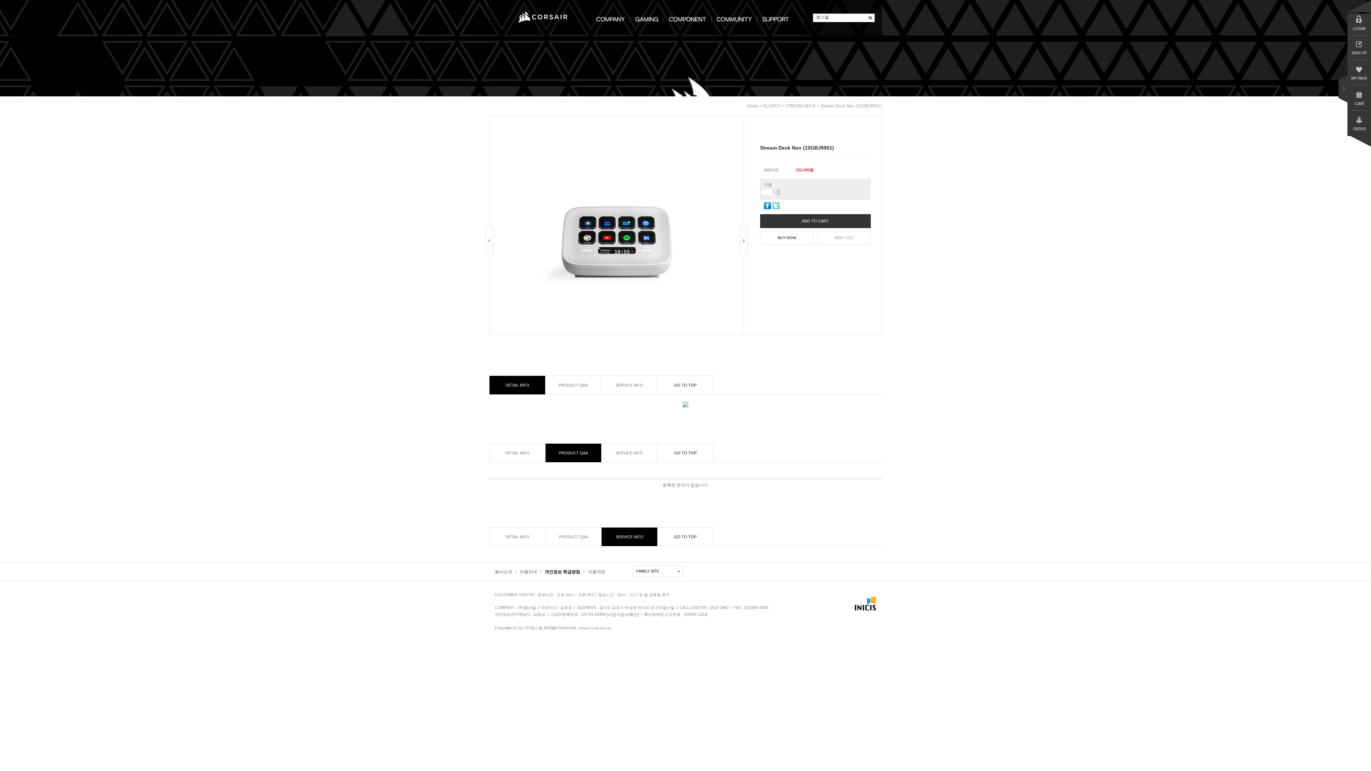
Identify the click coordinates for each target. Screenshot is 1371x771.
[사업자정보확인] (623, 614)
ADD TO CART (815, 221)
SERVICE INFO (629, 385)
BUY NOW (787, 238)
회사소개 (503, 571)
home (753, 106)
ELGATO (771, 106)
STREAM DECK (800, 106)
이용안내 (528, 571)
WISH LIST (844, 238)
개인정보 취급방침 (562, 571)
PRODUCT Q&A (573, 385)
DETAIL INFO (517, 385)
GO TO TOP (685, 385)
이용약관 (596, 571)
